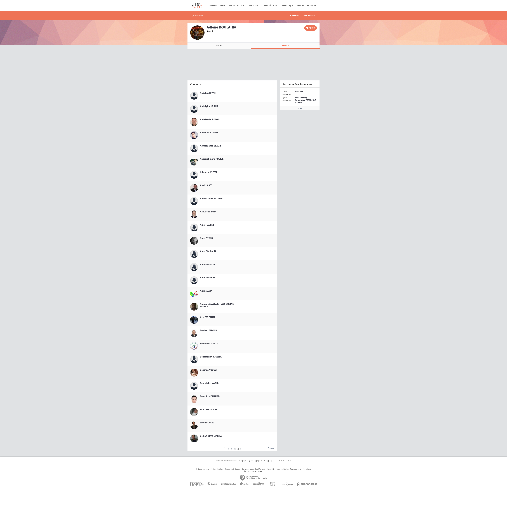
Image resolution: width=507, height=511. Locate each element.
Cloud (300, 5)
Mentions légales (282, 469)
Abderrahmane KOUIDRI (212, 158)
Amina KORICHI (207, 277)
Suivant (271, 448)
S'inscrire (294, 15)
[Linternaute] (228, 484)
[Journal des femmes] (196, 484)
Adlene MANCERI (208, 172)
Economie (312, 5)
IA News (213, 5)
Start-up (253, 5)
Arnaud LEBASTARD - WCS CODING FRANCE (217, 305)
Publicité (220, 469)
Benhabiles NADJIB (209, 383)
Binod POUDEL (207, 422)
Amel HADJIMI (207, 224)
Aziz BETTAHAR (207, 317)
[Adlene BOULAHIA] (197, 32)
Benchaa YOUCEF (208, 369)
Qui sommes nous (202, 469)
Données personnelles (250, 469)
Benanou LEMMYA (209, 343)
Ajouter (312, 28)
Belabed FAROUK (208, 330)
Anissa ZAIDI (206, 290)
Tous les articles (295, 469)
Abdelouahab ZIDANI (210, 145)
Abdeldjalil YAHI (208, 93)
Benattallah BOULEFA (211, 356)
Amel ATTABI (206, 238)
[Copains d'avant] (258, 484)
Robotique (287, 5)
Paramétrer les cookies (267, 469)
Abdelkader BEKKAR (210, 119)
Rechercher (198, 15)
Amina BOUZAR (207, 264)
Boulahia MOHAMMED (211, 435)
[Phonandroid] (307, 484)
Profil (219, 45)
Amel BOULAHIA (208, 251)
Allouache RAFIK (208, 211)
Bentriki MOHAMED (209, 396)
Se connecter (308, 15)
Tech (222, 5)
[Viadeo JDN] (272, 484)
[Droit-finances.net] (244, 484)
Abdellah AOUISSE (209, 132)
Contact (213, 469)
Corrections (306, 469)
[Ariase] (287, 484)
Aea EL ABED (206, 185)
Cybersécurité (270, 5)
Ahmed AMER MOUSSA (211, 198)
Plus (300, 108)
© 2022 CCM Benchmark (253, 471)
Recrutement (229, 469)
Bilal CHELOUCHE (208, 409)
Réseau (285, 45)
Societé (237, 469)
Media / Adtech (236, 5)
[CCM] (212, 484)
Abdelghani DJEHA (209, 106)
